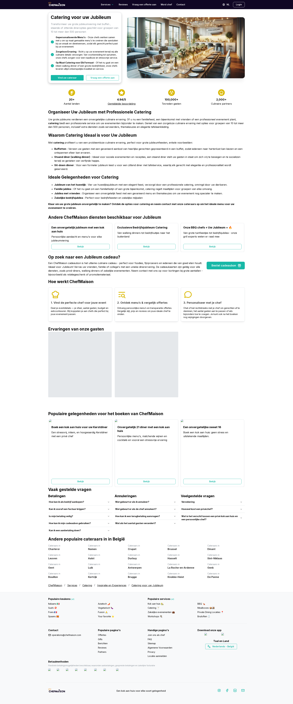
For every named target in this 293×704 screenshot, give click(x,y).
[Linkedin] (235, 691)
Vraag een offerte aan (144, 4)
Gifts (100, 639)
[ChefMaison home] (56, 691)
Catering (87, 585)
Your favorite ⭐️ (106, 616)
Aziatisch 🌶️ (104, 603)
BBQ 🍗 (201, 603)
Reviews (123, 4)
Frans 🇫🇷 (52, 612)
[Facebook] (227, 691)
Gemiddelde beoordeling (122, 103)
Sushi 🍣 (52, 608)
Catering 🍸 (153, 608)
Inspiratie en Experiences (111, 585)
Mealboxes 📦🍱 (206, 608)
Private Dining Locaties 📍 (210, 612)
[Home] (56, 4)
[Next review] (241, 371)
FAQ (150, 639)
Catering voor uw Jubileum (147, 585)
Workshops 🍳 (155, 616)
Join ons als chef (156, 635)
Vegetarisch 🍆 (105, 608)
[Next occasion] (241, 237)
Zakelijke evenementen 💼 (161, 612)
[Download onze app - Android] (229, 635)
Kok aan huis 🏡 (156, 603)
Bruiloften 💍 (203, 616)
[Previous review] (52, 371)
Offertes (102, 635)
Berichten (103, 643)
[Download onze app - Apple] (211, 635)
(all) (72, 599)
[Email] (243, 691)
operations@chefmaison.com (66, 635)
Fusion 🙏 (103, 612)
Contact (180, 4)
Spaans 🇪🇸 (53, 616)
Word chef (166, 4)
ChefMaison (55, 585)
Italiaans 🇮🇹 (53, 603)
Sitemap (152, 643)
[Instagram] (219, 691)
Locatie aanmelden (157, 656)
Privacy (151, 652)
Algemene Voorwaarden (160, 647)
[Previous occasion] (52, 237)
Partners (102, 652)
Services (72, 585)
